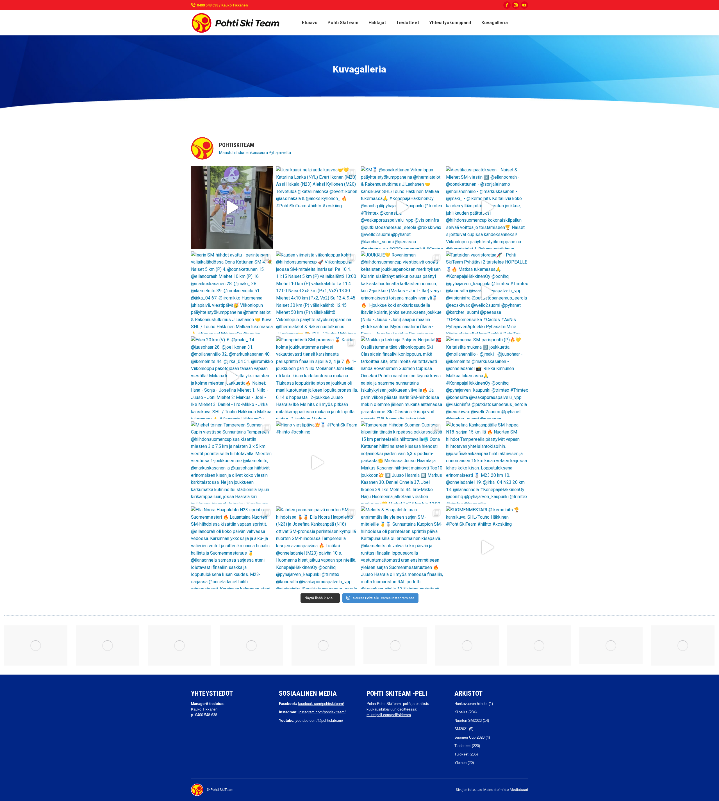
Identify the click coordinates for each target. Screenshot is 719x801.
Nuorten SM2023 (468, 720)
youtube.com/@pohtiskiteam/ (319, 720)
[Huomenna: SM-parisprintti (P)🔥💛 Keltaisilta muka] (487, 377)
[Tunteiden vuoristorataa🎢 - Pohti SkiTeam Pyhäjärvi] (487, 292)
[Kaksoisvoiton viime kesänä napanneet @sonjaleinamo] (232, 207)
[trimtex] (395, 645)
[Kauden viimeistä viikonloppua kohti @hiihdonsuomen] (317, 292)
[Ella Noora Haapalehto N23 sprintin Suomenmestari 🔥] (232, 547)
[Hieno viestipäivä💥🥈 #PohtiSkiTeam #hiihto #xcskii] (317, 462)
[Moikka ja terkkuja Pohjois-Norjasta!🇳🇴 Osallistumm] (402, 377)
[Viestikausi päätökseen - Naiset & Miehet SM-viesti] (487, 207)
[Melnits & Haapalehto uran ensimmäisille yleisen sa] (402, 547)
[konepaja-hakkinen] (107, 645)
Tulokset (461, 754)
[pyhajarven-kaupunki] (35, 645)
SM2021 (461, 729)
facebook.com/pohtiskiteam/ (321, 704)
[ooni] (323, 645)
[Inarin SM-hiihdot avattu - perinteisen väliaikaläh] (232, 292)
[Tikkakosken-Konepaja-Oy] (179, 645)
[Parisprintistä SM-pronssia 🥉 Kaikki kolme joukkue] (317, 377)
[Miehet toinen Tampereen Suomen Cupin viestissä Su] (232, 462)
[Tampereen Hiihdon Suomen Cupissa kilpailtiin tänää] (402, 462)
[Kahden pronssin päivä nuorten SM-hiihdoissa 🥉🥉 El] (317, 547)
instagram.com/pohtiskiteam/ (322, 712)
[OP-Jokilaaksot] (539, 645)
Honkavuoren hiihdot (471, 704)
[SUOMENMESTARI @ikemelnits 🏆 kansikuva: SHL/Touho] (487, 547)
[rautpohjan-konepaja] (251, 645)
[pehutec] (611, 645)
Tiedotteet (462, 746)
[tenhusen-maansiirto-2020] (683, 645)
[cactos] (467, 645)
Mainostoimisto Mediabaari (505, 790)
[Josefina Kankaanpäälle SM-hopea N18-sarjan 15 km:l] (487, 462)
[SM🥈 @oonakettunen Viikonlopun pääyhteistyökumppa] (402, 207)
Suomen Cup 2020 (469, 737)
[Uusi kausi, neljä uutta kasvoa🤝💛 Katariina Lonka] (317, 207)
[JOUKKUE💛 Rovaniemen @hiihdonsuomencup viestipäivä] (402, 292)
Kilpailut (460, 712)
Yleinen (460, 763)
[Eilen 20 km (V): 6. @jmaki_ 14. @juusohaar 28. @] (232, 377)
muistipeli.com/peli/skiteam (389, 715)
